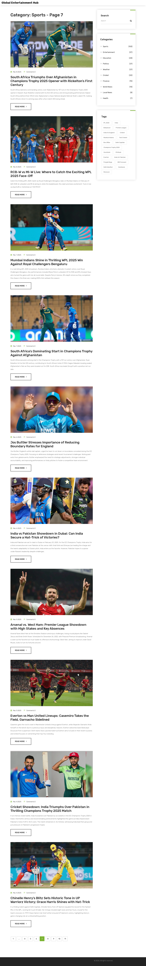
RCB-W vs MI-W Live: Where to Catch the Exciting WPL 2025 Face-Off (50, 174)
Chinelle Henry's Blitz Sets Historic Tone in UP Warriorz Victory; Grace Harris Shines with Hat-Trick (50, 900)
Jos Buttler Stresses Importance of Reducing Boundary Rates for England (44, 444)
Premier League (121, 127)
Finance (117, 81)
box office (107, 142)
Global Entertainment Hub (20, 2)
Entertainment (117, 52)
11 (65, 939)
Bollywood (107, 127)
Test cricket (123, 137)
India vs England (109, 132)
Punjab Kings (108, 162)
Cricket (117, 75)
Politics (117, 64)
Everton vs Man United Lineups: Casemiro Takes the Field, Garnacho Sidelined (49, 718)
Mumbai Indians (109, 137)
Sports (117, 46)
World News (117, 87)
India (116, 123)
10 (59, 939)
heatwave (121, 167)
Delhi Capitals (120, 142)
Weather (117, 69)
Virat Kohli (107, 152)
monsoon (107, 172)
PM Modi (118, 152)
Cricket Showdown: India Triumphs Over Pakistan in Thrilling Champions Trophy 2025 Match (49, 809)
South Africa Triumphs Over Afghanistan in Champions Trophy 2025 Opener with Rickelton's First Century (51, 81)
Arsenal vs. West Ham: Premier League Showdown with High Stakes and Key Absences (48, 626)
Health (117, 98)
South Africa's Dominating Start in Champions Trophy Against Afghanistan (51, 353)
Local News (117, 92)
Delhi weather (108, 167)
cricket (122, 132)
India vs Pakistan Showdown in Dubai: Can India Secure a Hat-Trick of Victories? (46, 535)
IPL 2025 (106, 123)
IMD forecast (122, 162)
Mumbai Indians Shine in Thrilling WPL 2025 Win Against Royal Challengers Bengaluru (46, 262)
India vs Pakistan (120, 157)
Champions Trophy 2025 (112, 147)
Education (117, 58)
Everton (106, 157)
